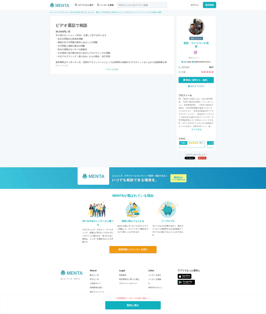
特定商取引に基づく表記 (129, 279)
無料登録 (209, 5)
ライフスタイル (62, 12)
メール (202, 158)
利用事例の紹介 (96, 287)
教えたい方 (94, 275)
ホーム (52, 12)
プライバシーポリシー (128, 283)
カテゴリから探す (86, 5)
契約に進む (133, 305)
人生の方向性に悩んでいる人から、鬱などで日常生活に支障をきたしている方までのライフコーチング (108, 12)
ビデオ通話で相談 (154, 12)
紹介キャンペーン (97, 292)
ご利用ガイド (95, 283)
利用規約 (122, 275)
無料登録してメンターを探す (133, 249)
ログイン (195, 5)
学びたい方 (94, 279)
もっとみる (112, 69)
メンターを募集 (107, 5)
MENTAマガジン (155, 287)
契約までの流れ (197, 86)
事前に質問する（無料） (197, 80)
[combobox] (142, 4)
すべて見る (196, 129)
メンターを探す (154, 275)
